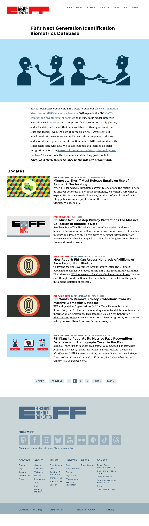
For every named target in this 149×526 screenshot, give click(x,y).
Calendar (38, 465)
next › (97, 381)
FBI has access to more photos (100, 274)
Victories (38, 472)
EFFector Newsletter (71, 483)
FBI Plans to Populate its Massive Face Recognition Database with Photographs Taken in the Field (92, 340)
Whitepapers (72, 479)
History (37, 475)
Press (21, 479)
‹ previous (56, 381)
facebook (35, 440)
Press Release (61, 217)
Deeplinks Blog (61, 177)
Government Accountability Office (94, 266)
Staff (36, 486)
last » (110, 381)
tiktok (104, 440)
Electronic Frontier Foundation (28, 11)
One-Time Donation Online (106, 472)
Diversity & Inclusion (39, 490)
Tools (116, 7)
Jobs (36, 482)
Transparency (56, 478)
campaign (85, 187)
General (22, 465)
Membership (24, 475)
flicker (81, 440)
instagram (46, 440)
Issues (79, 7)
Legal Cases (71, 475)
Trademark (55, 509)
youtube (69, 440)
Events (69, 472)
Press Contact (88, 465)
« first (40, 381)
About (70, 7)
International (56, 481)
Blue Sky (58, 440)
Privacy (53, 468)
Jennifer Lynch (82, 256)
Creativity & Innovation (55, 473)
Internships (39, 479)
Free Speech (56, 465)
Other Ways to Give (106, 489)
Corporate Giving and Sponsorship (107, 481)
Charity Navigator (63, 448)
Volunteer (38, 468)
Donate (134, 7)
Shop (124, 7)
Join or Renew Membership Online (106, 466)
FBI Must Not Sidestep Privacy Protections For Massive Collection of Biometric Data (95, 222)
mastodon (23, 440)
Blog (68, 465)
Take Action (104, 7)
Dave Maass (80, 177)
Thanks (109, 509)
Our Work (90, 7)
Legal (21, 468)
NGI (73, 317)
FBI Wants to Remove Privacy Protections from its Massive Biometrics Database (92, 301)
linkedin (93, 440)
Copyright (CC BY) (30, 509)
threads (116, 440)
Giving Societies (104, 476)
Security (22, 472)
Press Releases (73, 468)
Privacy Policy (85, 509)
